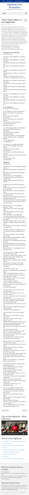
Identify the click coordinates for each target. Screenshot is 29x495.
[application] (14, 428)
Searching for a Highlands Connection (10, 452)
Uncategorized (8, 24)
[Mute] (23, 433)
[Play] (3, 433)
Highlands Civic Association (14, 6)
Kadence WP (23, 492)
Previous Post (5, 410)
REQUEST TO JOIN (12, 489)
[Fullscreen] (25, 433)
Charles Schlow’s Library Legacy (9, 454)
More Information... (5, 478)
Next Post (24, 410)
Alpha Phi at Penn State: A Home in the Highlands (13, 449)
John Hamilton (5, 456)
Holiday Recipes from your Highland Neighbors (12, 458)
